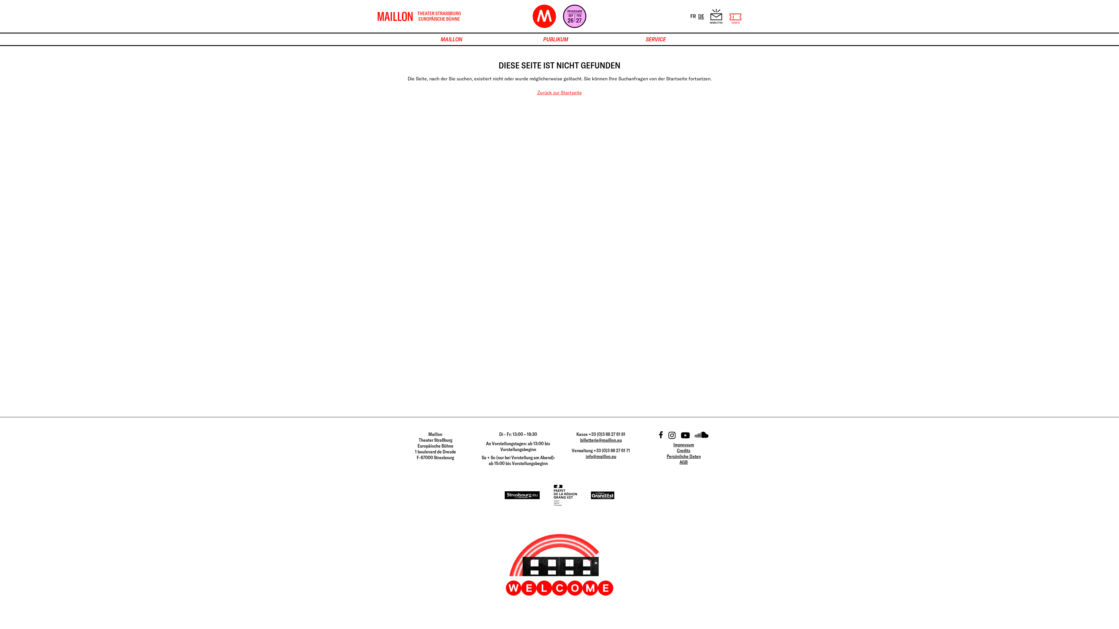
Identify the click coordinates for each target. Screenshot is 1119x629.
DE (701, 16)
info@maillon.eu (601, 456)
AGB (684, 462)
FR (693, 16)
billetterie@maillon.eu (601, 440)
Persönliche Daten (684, 456)
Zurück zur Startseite (559, 93)
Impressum (683, 445)
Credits (683, 450)
